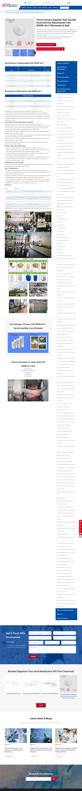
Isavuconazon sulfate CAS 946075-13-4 (65, 382)
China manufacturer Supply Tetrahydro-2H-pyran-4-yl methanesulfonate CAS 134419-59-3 (65, 516)
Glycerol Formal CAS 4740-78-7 (64, 428)
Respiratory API (60, 234)
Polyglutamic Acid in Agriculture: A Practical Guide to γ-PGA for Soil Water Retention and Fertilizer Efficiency (66, 750)
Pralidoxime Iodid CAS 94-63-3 (63, 455)
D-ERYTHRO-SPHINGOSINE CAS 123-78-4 (66, 464)
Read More (9, 756)
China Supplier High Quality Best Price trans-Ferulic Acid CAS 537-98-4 (65, 545)
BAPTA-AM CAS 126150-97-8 (63, 437)
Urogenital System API (62, 218)
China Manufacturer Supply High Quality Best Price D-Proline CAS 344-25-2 (65, 108)
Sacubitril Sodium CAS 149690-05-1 (64, 461)
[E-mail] (80, 524)
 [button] (4, 52)
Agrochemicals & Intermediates (62, 68)
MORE (41, 705)
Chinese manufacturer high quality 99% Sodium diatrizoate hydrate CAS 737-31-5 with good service (66, 485)
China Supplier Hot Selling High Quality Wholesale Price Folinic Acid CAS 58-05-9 (66, 414)
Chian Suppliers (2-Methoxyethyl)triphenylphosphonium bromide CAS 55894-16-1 (65, 501)
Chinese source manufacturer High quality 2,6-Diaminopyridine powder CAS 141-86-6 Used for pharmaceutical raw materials (66, 476)
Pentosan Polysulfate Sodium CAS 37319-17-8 (66, 378)
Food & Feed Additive (63, 77)
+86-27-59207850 (49, 3)
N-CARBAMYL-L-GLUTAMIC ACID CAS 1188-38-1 (65, 442)
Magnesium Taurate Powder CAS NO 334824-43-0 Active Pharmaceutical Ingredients (65, 343)
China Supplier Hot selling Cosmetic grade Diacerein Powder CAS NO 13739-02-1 (66, 327)
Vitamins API (59, 249)
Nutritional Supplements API (63, 237)
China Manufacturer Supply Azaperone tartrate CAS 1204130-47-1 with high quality (66, 508)
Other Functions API (61, 246)
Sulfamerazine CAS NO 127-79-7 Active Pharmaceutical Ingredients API (65, 366)
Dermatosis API (60, 215)
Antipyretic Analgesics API (62, 240)
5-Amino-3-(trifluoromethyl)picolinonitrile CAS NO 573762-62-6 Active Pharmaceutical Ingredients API (66, 334)
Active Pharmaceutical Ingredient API (24, 10)
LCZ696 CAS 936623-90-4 (62, 124)
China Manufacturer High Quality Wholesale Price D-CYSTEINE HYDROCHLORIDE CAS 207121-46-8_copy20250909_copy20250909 (64, 572)
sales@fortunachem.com (33, 3)
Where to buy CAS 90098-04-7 (46, 44)
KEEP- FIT (59, 614)
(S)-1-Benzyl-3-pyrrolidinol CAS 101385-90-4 (66, 448)
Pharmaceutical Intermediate (65, 610)
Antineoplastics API (61, 228)
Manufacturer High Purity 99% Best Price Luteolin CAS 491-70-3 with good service (65, 420)
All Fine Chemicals (62, 618)
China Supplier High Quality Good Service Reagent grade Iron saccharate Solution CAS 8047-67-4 (66, 397)
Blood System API (61, 209)
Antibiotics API (60, 222)
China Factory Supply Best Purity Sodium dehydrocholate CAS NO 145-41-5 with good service (66, 307)
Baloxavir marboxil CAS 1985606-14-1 (65, 128)
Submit (33, 656)
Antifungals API (60, 225)
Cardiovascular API (61, 212)
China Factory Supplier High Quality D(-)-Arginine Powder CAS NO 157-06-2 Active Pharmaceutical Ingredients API (66, 276)
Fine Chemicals (61, 85)
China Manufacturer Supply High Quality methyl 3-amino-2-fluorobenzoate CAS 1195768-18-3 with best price (65, 582)
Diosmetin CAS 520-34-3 (62, 409)
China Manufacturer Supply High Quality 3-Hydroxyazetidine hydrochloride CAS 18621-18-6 (66, 173)
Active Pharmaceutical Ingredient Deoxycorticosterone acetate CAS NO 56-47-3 (66, 258)
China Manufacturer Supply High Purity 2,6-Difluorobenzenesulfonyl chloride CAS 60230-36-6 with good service (66, 182)
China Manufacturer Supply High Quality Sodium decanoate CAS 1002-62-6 (65, 469)
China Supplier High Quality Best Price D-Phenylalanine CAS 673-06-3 (66, 166)
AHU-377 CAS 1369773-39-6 (63, 458)
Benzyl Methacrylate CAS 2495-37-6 (65, 131)
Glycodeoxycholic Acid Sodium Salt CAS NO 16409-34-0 (65, 299)
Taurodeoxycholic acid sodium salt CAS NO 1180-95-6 (65, 293)
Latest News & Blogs (41, 718)
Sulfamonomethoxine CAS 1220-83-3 (65, 146)
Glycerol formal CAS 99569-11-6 (63, 425)
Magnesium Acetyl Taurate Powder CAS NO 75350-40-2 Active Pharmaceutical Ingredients (65, 352)
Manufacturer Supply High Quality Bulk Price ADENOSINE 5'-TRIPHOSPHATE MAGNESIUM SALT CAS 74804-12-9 (65, 200)
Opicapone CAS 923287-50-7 (63, 434)
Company (29, 7)
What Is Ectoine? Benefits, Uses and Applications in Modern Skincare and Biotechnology (14, 750)
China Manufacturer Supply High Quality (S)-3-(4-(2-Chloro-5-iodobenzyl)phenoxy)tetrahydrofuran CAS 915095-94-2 (66, 593)
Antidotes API (60, 243)
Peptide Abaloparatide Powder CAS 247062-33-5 (64, 372)
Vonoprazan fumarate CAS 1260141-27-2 (65, 143)
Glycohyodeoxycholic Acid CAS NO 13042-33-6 (66, 314)
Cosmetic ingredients (63, 63)
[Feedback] (80, 536)
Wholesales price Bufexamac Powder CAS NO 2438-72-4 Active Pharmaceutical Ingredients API (66, 267)
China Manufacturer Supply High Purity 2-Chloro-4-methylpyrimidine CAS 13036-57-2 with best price (66, 191)
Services (35, 7)
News (50, 7)
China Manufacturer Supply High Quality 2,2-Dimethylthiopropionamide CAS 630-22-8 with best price (66, 388)
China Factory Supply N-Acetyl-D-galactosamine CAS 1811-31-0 (64, 405)
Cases (39, 7)
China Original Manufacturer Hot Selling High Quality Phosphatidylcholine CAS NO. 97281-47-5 (66, 152)
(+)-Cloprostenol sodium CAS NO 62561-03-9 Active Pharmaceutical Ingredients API (66, 360)
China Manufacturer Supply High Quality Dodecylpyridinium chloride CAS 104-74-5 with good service (66, 137)
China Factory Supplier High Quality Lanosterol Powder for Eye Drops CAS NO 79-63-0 (66, 285)
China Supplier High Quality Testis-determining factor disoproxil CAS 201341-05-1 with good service (66, 561)
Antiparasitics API (60, 231)
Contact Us (55, 7)
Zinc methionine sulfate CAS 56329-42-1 (65, 452)
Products (23, 7)
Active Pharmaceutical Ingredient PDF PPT (50, 49)
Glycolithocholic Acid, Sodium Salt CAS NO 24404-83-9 (66, 321)
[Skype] (80, 521)
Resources (44, 7)
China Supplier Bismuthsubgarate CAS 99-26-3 (66, 493)
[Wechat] (80, 533)
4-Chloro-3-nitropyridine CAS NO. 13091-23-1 (66, 160)
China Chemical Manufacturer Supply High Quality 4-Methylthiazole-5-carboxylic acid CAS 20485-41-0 (66, 603)
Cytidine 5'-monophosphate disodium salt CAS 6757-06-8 (66, 120)
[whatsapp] (80, 527)
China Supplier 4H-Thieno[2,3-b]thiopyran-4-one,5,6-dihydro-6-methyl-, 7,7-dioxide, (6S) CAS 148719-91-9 (66, 552)
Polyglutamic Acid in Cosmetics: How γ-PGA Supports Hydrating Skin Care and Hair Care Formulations (41, 750)
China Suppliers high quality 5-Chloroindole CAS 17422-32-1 (66, 524)
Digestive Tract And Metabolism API (44, 10)
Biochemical (60, 73)
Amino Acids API (60, 252)
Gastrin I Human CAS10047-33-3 (64, 115)
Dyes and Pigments (62, 81)
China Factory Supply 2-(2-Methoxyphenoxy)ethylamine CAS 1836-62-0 (66, 537)
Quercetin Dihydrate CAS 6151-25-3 (64, 431)
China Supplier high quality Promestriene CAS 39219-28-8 (65, 530)
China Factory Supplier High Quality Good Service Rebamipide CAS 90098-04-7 (26, 12)
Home (7, 10)
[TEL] (80, 530)
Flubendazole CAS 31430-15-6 (63, 112)
